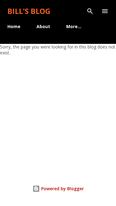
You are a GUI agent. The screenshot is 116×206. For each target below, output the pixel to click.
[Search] (90, 11)
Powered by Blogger (62, 188)
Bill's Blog (28, 11)
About (43, 26)
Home (13, 26)
